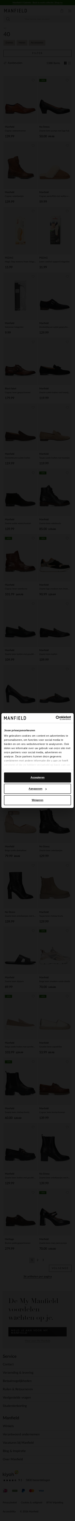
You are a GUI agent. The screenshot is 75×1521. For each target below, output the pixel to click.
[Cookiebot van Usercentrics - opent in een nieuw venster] (55, 718)
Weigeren (37, 800)
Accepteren (38, 777)
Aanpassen (35, 788)
